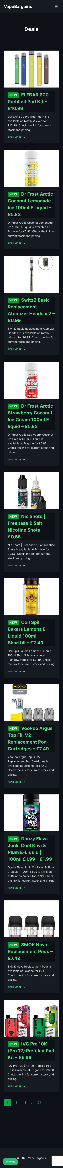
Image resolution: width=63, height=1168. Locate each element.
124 (39, 1102)
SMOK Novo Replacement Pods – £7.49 (30, 951)
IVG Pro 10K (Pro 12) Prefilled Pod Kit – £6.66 (31, 1050)
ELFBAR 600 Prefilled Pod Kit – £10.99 (28, 101)
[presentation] (31, 69)
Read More (16, 137)
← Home (10, 1161)
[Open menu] (56, 6)
